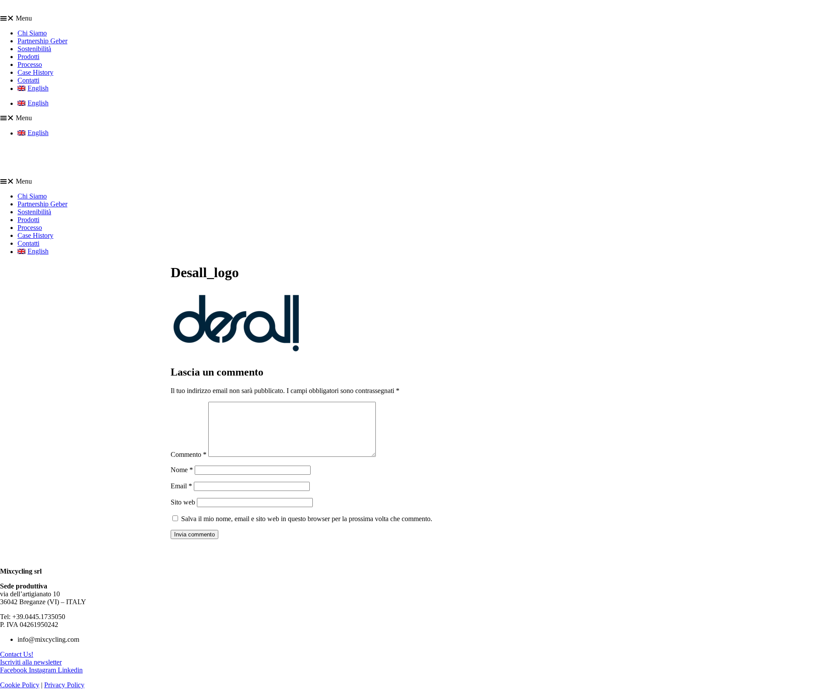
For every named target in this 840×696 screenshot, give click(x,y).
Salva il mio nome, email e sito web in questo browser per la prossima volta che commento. (306, 518)
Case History (35, 72)
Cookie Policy (19, 685)
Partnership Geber (42, 41)
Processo (30, 64)
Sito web (183, 502)
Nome (182, 469)
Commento (188, 454)
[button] (420, 18)
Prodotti (28, 56)
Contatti (28, 80)
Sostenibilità (34, 48)
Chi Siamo (32, 33)
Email (181, 486)
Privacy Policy (64, 685)
